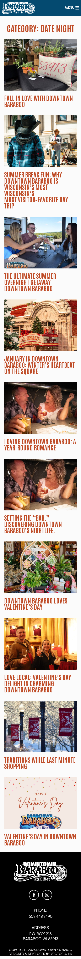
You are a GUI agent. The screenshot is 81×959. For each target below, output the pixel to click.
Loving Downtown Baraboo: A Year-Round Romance (40, 444)
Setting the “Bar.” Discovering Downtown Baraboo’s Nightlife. (33, 524)
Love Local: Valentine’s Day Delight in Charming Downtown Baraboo (37, 683)
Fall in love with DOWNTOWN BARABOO (38, 101)
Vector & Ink (61, 954)
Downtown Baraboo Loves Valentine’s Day (36, 603)
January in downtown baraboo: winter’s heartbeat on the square (39, 364)
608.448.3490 (41, 916)
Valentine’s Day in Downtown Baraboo (40, 839)
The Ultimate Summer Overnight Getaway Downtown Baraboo (30, 282)
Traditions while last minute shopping (40, 762)
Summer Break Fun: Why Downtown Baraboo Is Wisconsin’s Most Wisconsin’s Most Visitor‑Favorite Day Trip (36, 189)
